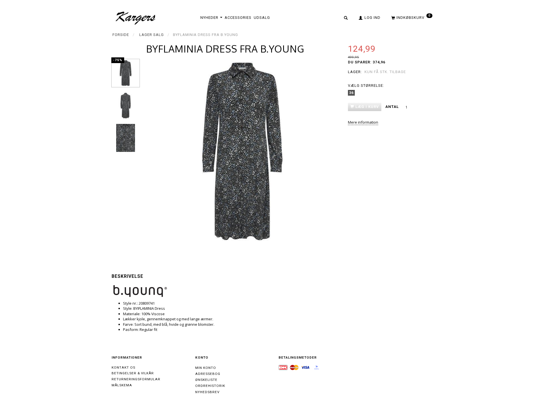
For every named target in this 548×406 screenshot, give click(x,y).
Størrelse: (366, 85)
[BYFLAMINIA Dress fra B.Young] (242, 151)
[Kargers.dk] (135, 17)
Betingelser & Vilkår (133, 373)
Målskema (122, 385)
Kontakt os (123, 367)
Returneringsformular (136, 379)
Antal (392, 106)
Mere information (363, 122)
